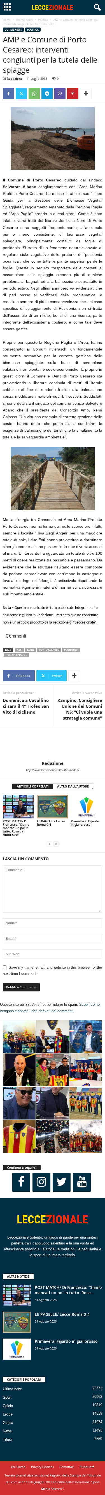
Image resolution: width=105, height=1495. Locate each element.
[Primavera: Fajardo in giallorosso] (86, 806)
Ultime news (24, 20)
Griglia (8, 1423)
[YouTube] (82, 1182)
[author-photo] (52, 744)
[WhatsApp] (34, 93)
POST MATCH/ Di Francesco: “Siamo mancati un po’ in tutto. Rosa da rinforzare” (16, 828)
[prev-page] (49, 844)
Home (7, 20)
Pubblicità (87, 1467)
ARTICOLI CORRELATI (33, 786)
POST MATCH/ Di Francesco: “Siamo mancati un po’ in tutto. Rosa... (68, 1290)
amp (19, 650)
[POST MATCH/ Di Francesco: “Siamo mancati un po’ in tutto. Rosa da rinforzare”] (18, 806)
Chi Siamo (18, 1467)
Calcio (8, 1406)
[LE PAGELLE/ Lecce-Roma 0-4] (52, 806)
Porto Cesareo (49, 650)
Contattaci (66, 1467)
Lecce (8, 1414)
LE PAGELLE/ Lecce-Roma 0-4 (51, 823)
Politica (43, 20)
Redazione (15, 78)
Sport (7, 1397)
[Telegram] (47, 93)
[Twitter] (21, 93)
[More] (86, 93)
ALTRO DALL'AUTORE (73, 786)
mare (30, 650)
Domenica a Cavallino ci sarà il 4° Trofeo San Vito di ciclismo (26, 706)
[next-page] (56, 844)
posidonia (71, 650)
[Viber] (60, 93)
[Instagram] (41, 1182)
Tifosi (7, 1439)
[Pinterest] (72, 93)
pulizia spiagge (16, 655)
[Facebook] (8, 93)
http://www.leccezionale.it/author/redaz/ (52, 770)
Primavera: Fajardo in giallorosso (85, 823)
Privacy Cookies (42, 1467)
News (7, 1431)
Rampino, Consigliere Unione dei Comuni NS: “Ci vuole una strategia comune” (79, 709)
